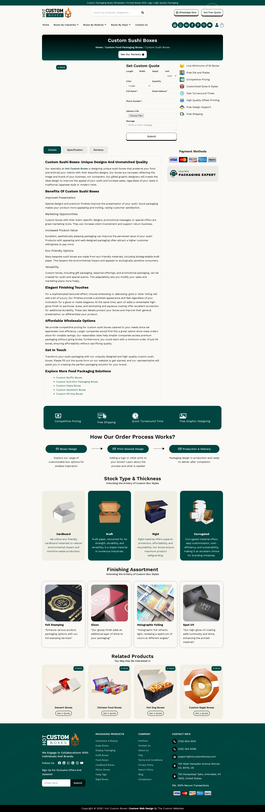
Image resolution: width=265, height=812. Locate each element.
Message (130, 121)
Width (142, 71)
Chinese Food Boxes (109, 707)
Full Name (131, 91)
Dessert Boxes (63, 707)
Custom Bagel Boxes (201, 707)
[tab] (52, 150)
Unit (167, 71)
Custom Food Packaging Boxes (124, 47)
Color (128, 81)
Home (45, 24)
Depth (155, 71)
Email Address (159, 91)
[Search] (143, 13)
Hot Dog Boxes (155, 707)
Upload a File (132, 111)
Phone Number (133, 101)
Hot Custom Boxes (76, 168)
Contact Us (141, 24)
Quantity (156, 81)
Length (129, 71)
